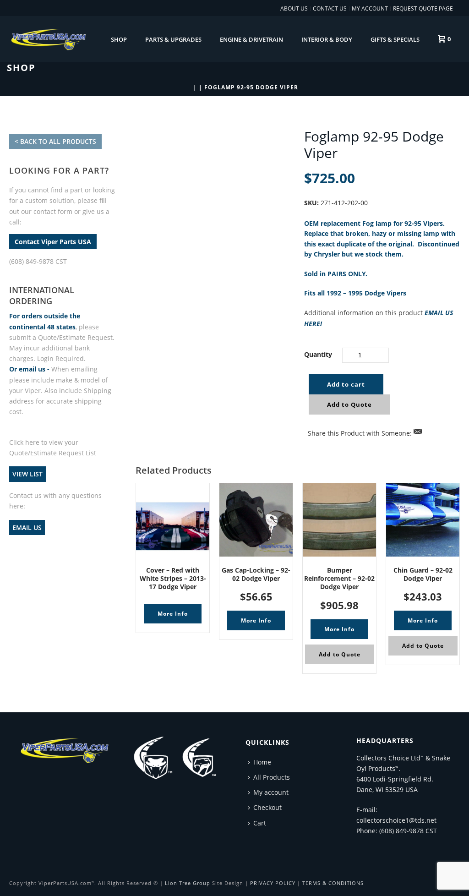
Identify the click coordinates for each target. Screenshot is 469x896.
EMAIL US (27, 527)
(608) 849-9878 (401, 830)
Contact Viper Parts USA (53, 241)
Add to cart (346, 384)
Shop (119, 39)
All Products (271, 777)
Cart (259, 823)
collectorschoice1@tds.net (396, 820)
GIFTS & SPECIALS (395, 39)
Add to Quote (349, 404)
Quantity (318, 354)
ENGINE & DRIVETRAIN (251, 39)
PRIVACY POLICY (272, 883)
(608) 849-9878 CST (38, 261)
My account (271, 792)
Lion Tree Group (187, 883)
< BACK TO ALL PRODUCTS (55, 141)
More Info (173, 613)
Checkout (267, 807)
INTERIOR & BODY (326, 39)
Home (262, 762)
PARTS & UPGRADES (173, 39)
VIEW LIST (27, 474)
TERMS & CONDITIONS (333, 883)
